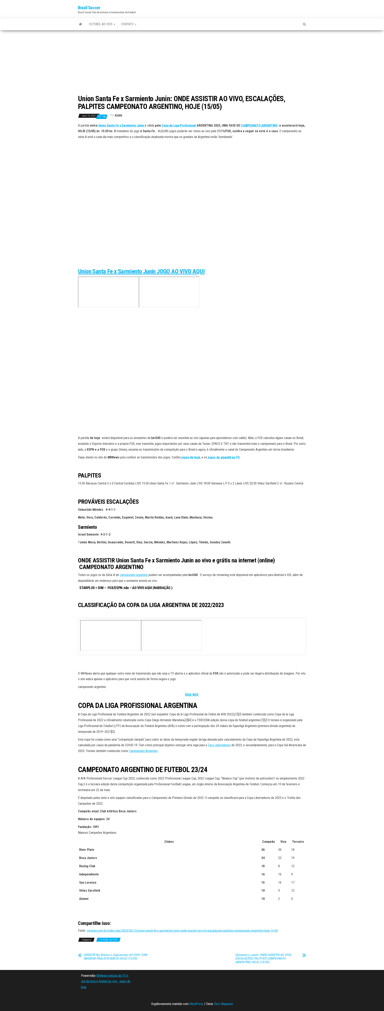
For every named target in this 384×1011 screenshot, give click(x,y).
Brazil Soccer (89, 7)
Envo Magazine (223, 1004)
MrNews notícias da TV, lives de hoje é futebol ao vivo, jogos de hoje (105, 981)
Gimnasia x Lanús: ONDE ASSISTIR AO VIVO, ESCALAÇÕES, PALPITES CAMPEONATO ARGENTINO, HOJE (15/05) (263, 958)
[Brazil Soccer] (80, 24)
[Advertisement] (192, 63)
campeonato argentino (134, 575)
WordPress (196, 1004)
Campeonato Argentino (143, 751)
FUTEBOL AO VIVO (101, 24)
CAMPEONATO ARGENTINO (259, 125)
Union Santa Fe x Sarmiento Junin (121, 125)
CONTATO (127, 24)
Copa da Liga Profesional (179, 125)
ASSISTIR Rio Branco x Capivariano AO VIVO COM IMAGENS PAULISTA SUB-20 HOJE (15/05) (115, 956)
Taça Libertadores (219, 745)
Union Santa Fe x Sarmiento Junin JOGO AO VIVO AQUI (141, 271)
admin (118, 115)
